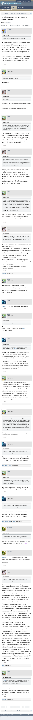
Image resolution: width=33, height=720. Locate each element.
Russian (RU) (10, 714)
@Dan (23, 328)
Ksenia (10, 465)
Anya (7, 404)
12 (14, 25)
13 (17, 25)
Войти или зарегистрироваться (23, 1)
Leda (8, 300)
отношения (7, 22)
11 (12, 25)
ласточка (4, 273)
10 (10, 25)
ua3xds (9, 29)
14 (19, 25)
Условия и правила (28, 716)
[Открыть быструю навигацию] (31, 13)
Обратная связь (23, 714)
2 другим (14, 521)
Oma (8, 90)
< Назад (3, 25)
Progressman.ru (5, 7)
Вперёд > (27, 25)
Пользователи (21, 7)
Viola (8, 70)
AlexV (3, 465)
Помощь (30, 714)
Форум (13, 7)
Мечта (3, 404)
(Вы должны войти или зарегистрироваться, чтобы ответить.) (18, 705)
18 (23, 25)
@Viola (4, 306)
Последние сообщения (7, 9)
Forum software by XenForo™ (6, 716)
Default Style (3, 714)
